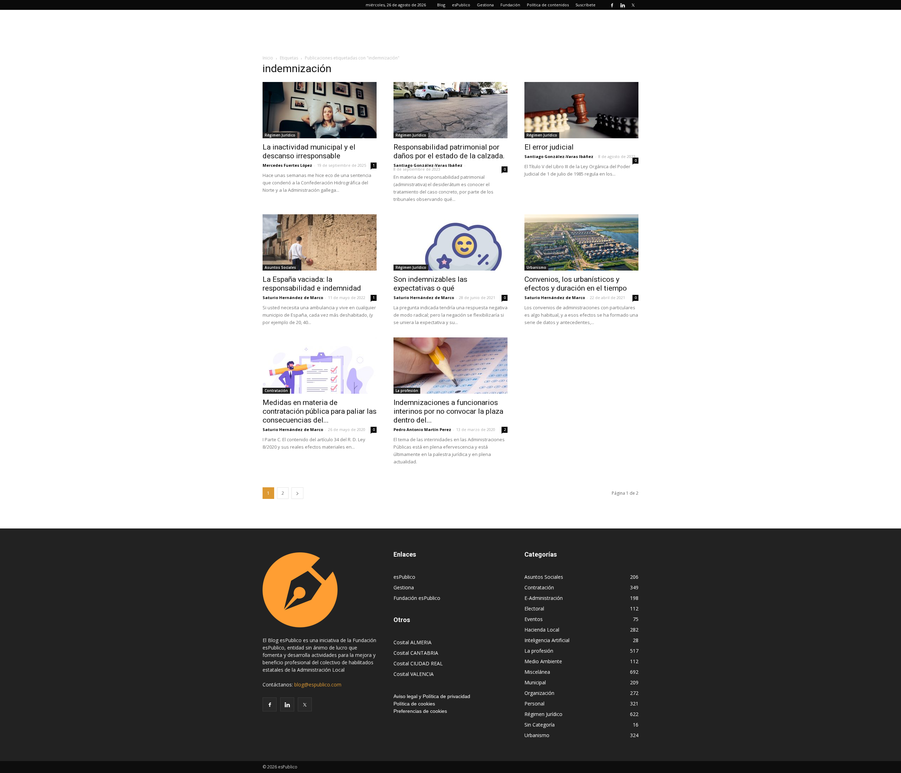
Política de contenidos (548, 4)
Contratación (276, 390)
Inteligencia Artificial (546, 640)
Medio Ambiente (543, 661)
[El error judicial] (581, 110)
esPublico (461, 4)
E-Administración (543, 598)
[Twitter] (633, 5)
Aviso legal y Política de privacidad (431, 696)
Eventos (533, 619)
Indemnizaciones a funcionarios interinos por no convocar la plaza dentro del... (448, 411)
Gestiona (485, 4)
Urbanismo (536, 267)
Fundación (510, 4)
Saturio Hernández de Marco (293, 297)
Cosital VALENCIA (413, 674)
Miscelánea (537, 672)
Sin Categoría (539, 724)
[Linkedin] (622, 5)
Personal (534, 703)
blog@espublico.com (317, 684)
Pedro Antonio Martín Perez (422, 429)
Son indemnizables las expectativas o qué (430, 283)
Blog (441, 4)
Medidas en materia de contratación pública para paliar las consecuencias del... (320, 411)
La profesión (407, 390)
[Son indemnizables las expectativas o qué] (450, 242)
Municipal (535, 682)
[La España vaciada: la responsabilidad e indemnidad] (320, 242)
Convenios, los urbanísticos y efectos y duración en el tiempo (575, 283)
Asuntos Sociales (280, 267)
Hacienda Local (541, 629)
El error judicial (549, 147)
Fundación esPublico (416, 598)
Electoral (534, 608)
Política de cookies (414, 704)
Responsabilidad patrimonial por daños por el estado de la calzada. (449, 151)
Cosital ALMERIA (412, 642)
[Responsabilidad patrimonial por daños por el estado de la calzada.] (450, 110)
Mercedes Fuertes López (287, 165)
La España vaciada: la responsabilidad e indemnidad (312, 283)
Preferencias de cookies (420, 711)
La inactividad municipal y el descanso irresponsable (309, 151)
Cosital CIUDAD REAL (418, 663)
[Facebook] (612, 5)
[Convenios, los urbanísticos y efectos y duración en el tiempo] (581, 242)
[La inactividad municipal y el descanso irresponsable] (320, 110)
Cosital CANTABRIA (415, 653)
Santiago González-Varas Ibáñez (427, 165)
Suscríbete (585, 4)
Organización (539, 693)
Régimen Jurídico (280, 135)
